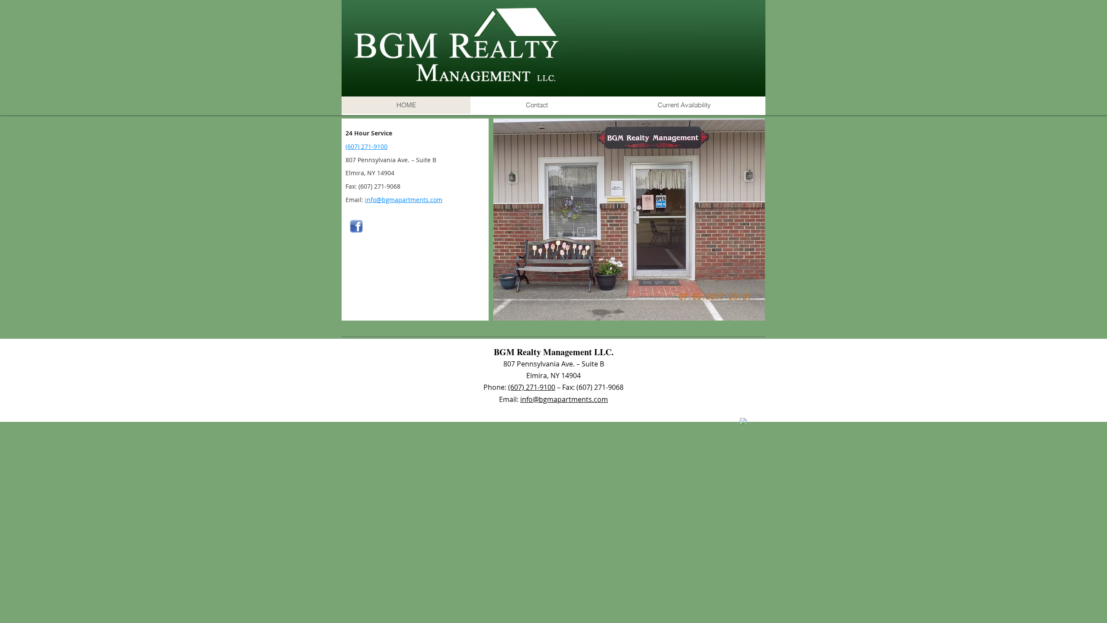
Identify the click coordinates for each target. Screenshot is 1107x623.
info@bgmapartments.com (403, 200)
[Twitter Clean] (756, 418)
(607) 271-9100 (366, 146)
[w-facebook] (743, 421)
